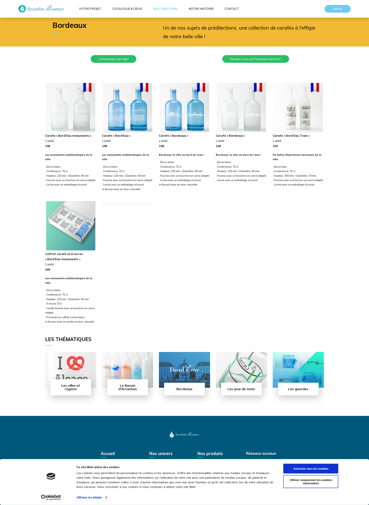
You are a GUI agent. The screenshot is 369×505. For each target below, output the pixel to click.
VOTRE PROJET (90, 8)
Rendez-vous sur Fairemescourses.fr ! (255, 59)
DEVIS (337, 9)
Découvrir (70, 395)
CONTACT (232, 8)
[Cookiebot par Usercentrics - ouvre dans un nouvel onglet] (51, 497)
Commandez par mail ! (113, 59)
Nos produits (210, 453)
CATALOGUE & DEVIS (127, 8)
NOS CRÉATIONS (165, 8)
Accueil (108, 453)
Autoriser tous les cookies (310, 468)
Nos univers (161, 453)
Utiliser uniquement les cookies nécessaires (311, 481)
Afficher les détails (89, 497)
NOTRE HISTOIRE (201, 8)
